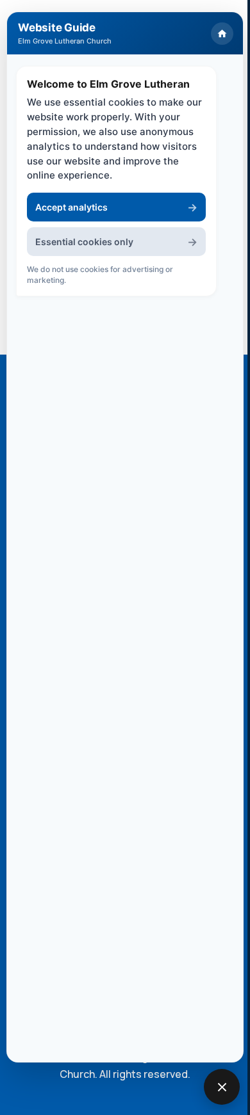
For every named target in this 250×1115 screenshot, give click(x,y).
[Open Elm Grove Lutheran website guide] (222, 1087)
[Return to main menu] (222, 33)
